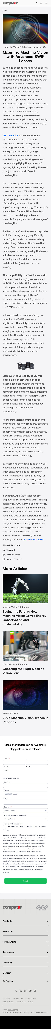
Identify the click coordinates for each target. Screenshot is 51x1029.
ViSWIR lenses (11, 135)
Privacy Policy (18, 998)
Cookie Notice (8, 1002)
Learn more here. (33, 539)
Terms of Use (30, 998)
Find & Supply (13, 1010)
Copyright (6, 998)
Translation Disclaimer (24, 1002)
